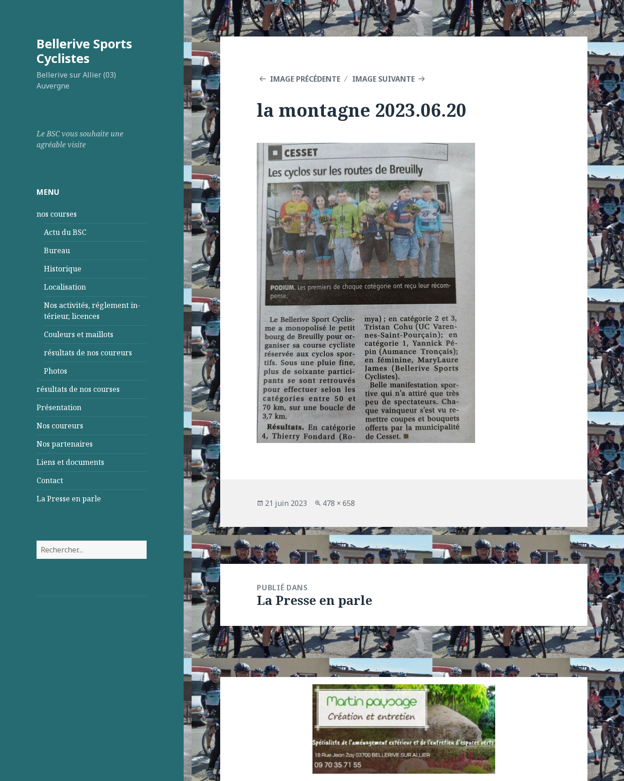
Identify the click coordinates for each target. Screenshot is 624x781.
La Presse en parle (69, 499)
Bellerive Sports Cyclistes (84, 51)
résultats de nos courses (78, 389)
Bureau (57, 250)
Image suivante (383, 79)
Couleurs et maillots (78, 334)
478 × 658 (339, 503)
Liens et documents (70, 462)
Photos (55, 371)
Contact (50, 480)
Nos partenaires (65, 444)
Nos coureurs (60, 426)
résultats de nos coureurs (88, 353)
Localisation (65, 287)
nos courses (57, 214)
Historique (62, 269)
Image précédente (305, 79)
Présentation (59, 407)
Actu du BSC (65, 232)
